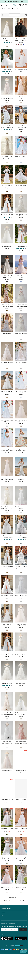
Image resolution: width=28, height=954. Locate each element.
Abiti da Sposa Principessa (10, 11)
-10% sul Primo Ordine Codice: (14, 1)
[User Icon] (23, 5)
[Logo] (14, 5)
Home (2, 11)
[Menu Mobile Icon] (1, 5)
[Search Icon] (7, 5)
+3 (25, 44)
